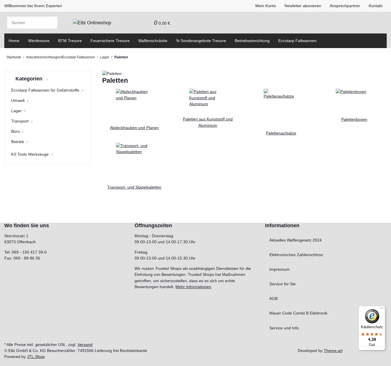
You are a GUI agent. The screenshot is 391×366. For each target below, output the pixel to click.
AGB (273, 298)
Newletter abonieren (303, 5)
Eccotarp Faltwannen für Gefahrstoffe (45, 90)
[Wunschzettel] (145, 22)
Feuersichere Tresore (110, 40)
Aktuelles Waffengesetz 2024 (295, 240)
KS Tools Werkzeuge (30, 154)
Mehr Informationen (193, 286)
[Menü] (381, 309)
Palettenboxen (354, 119)
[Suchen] (53, 23)
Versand (85, 344)
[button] (137, 22)
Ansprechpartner (345, 5)
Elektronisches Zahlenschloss (296, 254)
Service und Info (284, 328)
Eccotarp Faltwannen (297, 40)
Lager (16, 110)
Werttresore (39, 40)
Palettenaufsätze (281, 133)
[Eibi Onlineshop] (92, 22)
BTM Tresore (70, 40)
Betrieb (17, 141)
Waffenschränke (152, 40)
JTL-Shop (36, 356)
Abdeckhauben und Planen (134, 127)
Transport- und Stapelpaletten (134, 187)
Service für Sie (282, 284)
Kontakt (375, 5)
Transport (20, 121)
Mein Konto (265, 5)
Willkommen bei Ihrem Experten (33, 5)
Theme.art (333, 350)
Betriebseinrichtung (252, 40)
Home (14, 40)
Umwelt (18, 100)
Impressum (279, 269)
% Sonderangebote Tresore (201, 40)
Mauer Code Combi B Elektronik (298, 313)
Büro (15, 131)
